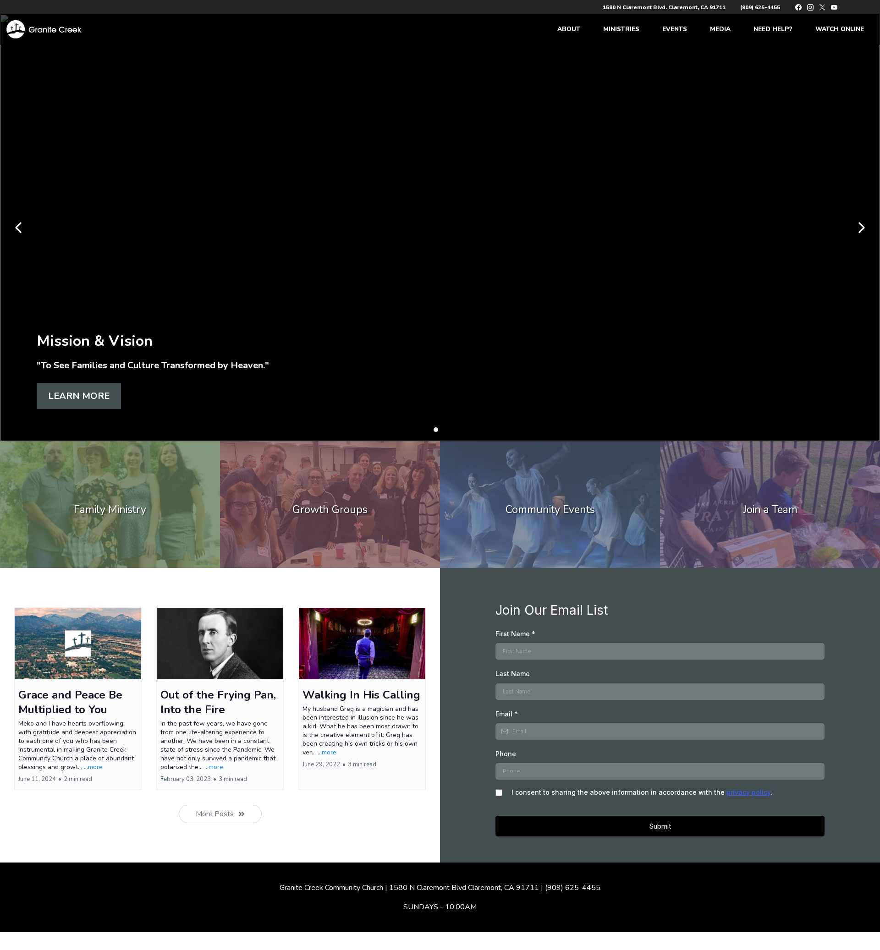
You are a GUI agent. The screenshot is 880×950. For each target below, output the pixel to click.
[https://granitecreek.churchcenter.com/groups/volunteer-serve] (770, 504)
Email (506, 714)
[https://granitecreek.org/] (43, 29)
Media (720, 29)
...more (93, 767)
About (568, 29)
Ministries (621, 29)
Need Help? (773, 29)
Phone (505, 754)
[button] (78, 698)
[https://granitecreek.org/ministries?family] (110, 504)
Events (674, 29)
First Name (515, 634)
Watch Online (839, 29)
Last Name (512, 673)
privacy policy (748, 792)
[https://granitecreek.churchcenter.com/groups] (330, 504)
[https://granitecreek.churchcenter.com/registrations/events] (550, 504)
